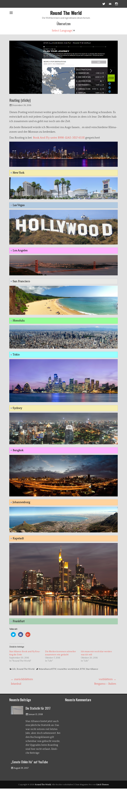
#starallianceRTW (47, 669)
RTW (82, 669)
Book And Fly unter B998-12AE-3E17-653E (59, 137)
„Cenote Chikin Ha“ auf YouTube (29, 762)
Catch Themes (102, 784)
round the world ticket (68, 669)
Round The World (66, 12)
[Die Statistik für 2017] (17, 710)
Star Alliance (92, 669)
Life (14, 669)
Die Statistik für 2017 (38, 708)
